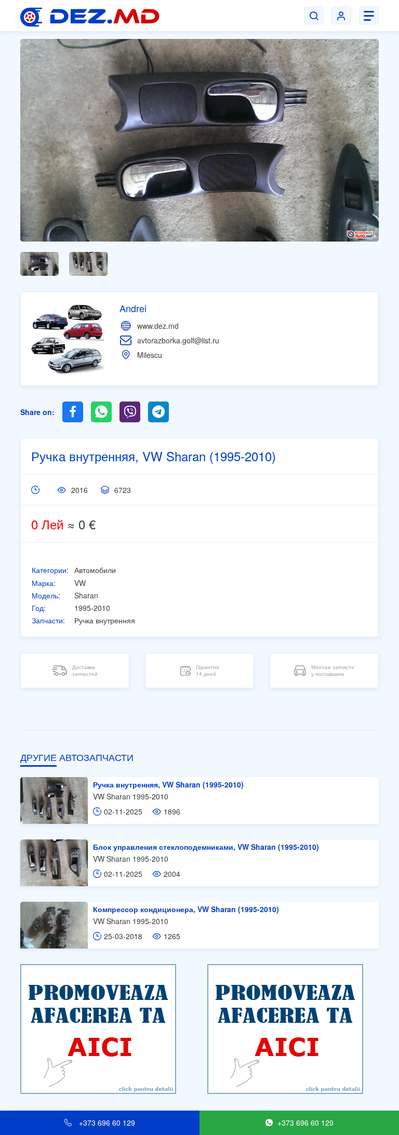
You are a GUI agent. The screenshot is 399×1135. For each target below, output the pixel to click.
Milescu (149, 354)
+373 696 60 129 (106, 1122)
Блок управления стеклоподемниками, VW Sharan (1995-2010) (206, 847)
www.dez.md (158, 325)
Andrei (133, 308)
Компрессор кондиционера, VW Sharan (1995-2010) (186, 909)
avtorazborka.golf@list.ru (178, 340)
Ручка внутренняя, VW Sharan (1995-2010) (168, 784)
